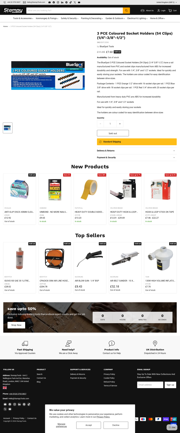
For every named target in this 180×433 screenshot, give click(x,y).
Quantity (100, 118)
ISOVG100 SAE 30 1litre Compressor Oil (16, 281)
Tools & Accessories (22, 18)
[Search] (126, 10)
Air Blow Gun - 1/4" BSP (87, 281)
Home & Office (157, 18)
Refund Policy (109, 382)
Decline (115, 425)
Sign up (170, 385)
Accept (89, 425)
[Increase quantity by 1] (120, 123)
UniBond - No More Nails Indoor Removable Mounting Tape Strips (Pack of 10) (53, 212)
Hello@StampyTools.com (36, 2)
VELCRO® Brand (116, 208)
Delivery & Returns (77, 374)
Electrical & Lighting (136, 18)
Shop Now (16, 325)
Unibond (43, 208)
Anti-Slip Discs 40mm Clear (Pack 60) (19, 212)
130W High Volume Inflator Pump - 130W (160, 281)
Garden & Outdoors (115, 18)
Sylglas (7, 208)
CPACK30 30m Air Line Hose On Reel (54, 281)
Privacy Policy (109, 374)
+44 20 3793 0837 (13, 2)
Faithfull (79, 208)
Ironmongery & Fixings (46, 18)
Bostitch (8, 277)
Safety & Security (69, 18)
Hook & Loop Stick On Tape (159, 212)
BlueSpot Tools (107, 46)
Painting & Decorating (91, 18)
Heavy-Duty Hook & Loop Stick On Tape (123, 212)
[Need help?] (68, 348)
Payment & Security (78, 378)
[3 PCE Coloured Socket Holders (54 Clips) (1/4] (7, 128)
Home (5, 26)
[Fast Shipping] (25, 348)
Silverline (79, 277)
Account (6, 418)
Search (39, 374)
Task (147, 277)
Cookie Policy (109, 378)
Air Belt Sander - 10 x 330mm (121, 281)
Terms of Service (110, 386)
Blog (38, 382)
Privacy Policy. (103, 417)
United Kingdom (166, 2)
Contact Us (41, 378)
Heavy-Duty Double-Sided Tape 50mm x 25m (88, 212)
